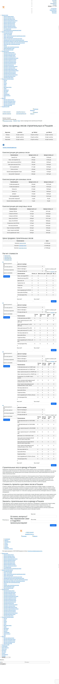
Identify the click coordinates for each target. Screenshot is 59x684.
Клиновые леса (7, 257)
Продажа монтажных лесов (10, 62)
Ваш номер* (37, 299)
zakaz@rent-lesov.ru (20, 112)
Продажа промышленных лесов (11, 58)
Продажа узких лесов (8, 77)
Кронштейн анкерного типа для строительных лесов (16, 41)
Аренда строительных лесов (10, 27)
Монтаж (4, 98)
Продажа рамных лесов (9, 52)
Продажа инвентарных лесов (10, 69)
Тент (5, 97)
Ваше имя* (19, 299)
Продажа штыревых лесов (10, 56)
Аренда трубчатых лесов (9, 23)
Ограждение (6, 94)
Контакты (54, 12)
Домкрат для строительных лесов (11, 47)
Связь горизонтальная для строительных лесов (14, 36)
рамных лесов (22, 243)
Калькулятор (53, 112)
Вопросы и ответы (8, 548)
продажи (52, 271)
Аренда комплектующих (7, 31)
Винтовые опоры (7, 87)
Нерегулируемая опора (9, 48)
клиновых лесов (22, 245)
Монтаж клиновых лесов (9, 104)
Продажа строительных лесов (10, 66)
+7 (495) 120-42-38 (6, 112)
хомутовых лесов (23, 248)
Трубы (5, 88)
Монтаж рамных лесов (9, 99)
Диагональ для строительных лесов (12, 44)
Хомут (5, 81)
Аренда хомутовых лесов (9, 19)
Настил (5, 80)
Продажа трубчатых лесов (10, 72)
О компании (53, 8)
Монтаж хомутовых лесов (9, 101)
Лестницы (6, 91)
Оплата (54, 2)
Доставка (54, 0)
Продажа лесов (5, 51)
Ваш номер (33, 519)
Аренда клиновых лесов (9, 17)
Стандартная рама (8, 33)
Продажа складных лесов (9, 67)
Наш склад (54, 11)
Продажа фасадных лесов (9, 76)
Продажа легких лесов (9, 65)
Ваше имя (33, 514)
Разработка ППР (5, 106)
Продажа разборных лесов (10, 60)
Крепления (6, 90)
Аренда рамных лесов (9, 16)
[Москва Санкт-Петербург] (52, 6)
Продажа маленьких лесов (10, 63)
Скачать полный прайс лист (9, 147)
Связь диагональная (8, 37)
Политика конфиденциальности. (35, 551)
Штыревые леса (8, 260)
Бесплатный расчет (21, 113)
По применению (7, 29)
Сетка (5, 85)
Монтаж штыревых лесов (9, 102)
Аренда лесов (5, 15)
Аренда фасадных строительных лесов (12, 30)
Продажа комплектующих (8, 79)
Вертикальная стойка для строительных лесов (14, 42)
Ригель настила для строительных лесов (13, 38)
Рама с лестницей (8, 34)
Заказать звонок (7, 113)
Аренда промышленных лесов (10, 20)
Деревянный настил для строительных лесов (14, 40)
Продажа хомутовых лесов (10, 54)
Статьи (6, 543)
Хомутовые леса (8, 258)
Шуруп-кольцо (7, 95)
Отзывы (54, 4)
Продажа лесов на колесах (10, 73)
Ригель (5, 45)
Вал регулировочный (8, 49)
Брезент (5, 92)
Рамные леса (7, 255)
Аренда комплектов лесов (9, 22)
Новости (6, 540)
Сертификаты (53, 3)
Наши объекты (53, 10)
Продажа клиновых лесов (9, 55)
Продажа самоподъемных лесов (11, 70)
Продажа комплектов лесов (10, 59)
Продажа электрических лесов (10, 74)
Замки (5, 84)
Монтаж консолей (8, 105)
